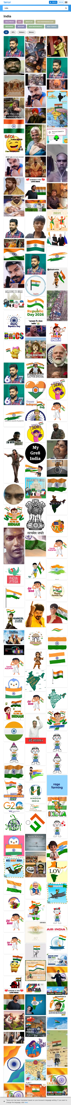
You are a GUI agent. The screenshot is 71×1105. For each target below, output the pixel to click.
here (26, 1102)
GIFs (13, 32)
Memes (31, 32)
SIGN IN (61, 2)
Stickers (21, 32)
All (6, 32)
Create (54, 2)
